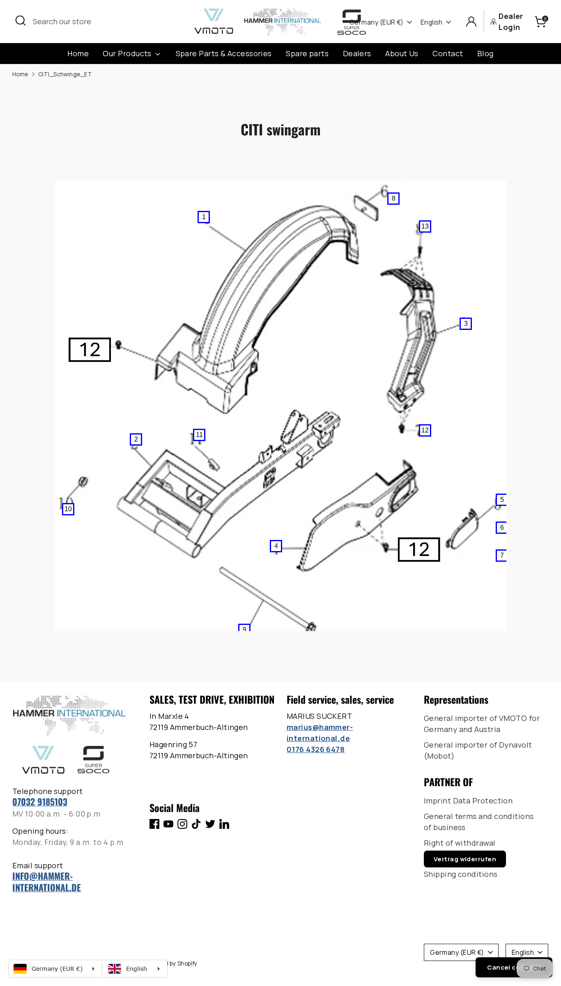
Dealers (357, 53)
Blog (485, 53)
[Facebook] (154, 824)
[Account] (471, 21)
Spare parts (307, 53)
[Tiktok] (196, 824)
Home (78, 53)
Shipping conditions (461, 874)
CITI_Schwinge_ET (65, 74)
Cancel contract (514, 967)
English (432, 22)
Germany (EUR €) (376, 22)
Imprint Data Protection (468, 800)
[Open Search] (20, 20)
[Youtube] (168, 824)
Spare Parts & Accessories (224, 53)
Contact (447, 53)
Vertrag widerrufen (465, 859)
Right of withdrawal (460, 843)
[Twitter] (210, 824)
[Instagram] (182, 824)
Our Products (128, 53)
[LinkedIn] (224, 824)
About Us (401, 53)
